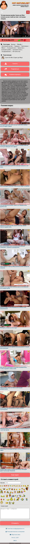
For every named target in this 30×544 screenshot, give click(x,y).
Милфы (19, 44)
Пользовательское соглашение (15, 531)
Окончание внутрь (7, 46)
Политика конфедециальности (15, 528)
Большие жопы (17, 50)
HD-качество (16, 51)
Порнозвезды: (7, 55)
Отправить (15, 523)
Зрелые (13, 44)
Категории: (6, 44)
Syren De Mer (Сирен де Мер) (14, 57)
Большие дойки (6, 50)
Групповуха (24, 46)
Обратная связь (15, 534)
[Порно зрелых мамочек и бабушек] (21, 3)
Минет (4, 48)
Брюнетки (21, 48)
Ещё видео (15, 475)
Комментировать (15, 74)
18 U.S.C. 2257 (15, 537)
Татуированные (6, 51)
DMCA (15, 540)
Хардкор (17, 46)
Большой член (11, 48)
